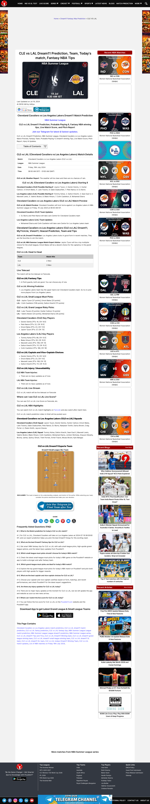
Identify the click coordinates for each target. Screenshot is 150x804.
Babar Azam (105, 773)
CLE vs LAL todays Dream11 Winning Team (61, 641)
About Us (144, 800)
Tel (4, 800)
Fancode (57, 410)
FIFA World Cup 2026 (47, 778)
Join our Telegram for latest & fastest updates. (55, 132)
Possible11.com (66, 602)
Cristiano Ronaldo (107, 788)
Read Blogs (128, 447)
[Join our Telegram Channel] (55, 506)
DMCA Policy (130, 767)
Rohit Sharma (105, 770)
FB (35, 520)
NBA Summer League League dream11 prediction (49, 633)
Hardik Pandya (106, 775)
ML (68, 520)
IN (26, 800)
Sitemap (128, 775)
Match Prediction (124, 3)
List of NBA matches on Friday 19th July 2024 (47, 644)
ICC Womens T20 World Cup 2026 (51, 773)
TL (57, 520)
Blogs (111, 3)
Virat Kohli (104, 767)
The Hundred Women (47, 767)
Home (20, 3)
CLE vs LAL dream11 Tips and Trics (30, 636)
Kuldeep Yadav (106, 780)
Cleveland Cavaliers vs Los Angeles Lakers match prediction (40, 628)
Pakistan (79, 778)
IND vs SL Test (31, 3)
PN (63, 520)
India (78, 767)
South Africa (81, 773)
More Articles (128, 587)
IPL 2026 (43, 775)
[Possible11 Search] (146, 3)
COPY (74, 520)
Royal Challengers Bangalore (86, 783)
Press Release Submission (134, 773)
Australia (79, 770)
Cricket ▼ (65, 3)
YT (32, 800)
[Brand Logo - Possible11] (19, 769)
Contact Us (133, 800)
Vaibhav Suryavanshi (108, 786)
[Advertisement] (75, 11)
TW (41, 520)
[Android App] (19, 781)
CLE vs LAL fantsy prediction (37, 630)
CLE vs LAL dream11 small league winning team (52, 638)
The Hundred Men (46, 780)
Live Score (44, 3)
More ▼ (138, 3)
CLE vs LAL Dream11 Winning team (58, 636)
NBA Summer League (55, 120)
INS (15, 800)
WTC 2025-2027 (45, 770)
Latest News (101, 3)
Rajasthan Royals (82, 780)
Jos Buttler (104, 783)
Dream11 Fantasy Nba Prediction (72, 19)
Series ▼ (54, 3)
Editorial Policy (118, 800)
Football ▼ (77, 3)
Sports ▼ (89, 3)
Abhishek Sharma (107, 778)
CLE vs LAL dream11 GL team (33, 641)
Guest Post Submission (133, 770)
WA (52, 520)
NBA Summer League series (80, 633)
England (79, 775)
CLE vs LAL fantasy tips (58, 630)
